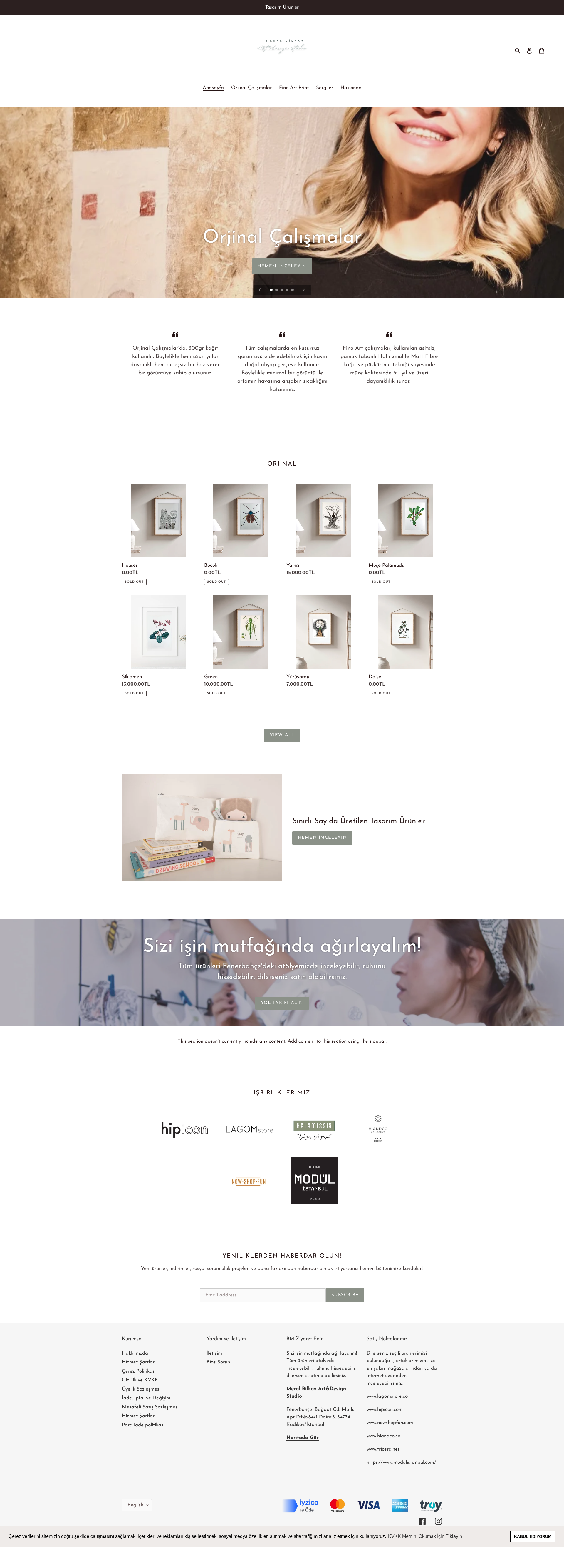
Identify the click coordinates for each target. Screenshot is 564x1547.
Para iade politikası (143, 1425)
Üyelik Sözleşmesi (141, 1389)
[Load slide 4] (287, 290)
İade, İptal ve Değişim (146, 1398)
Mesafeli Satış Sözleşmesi (150, 1407)
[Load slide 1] (271, 290)
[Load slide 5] (293, 290)
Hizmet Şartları (139, 1362)
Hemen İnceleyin (322, 838)
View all (282, 735)
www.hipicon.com (385, 1409)
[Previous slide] (260, 290)
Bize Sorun (218, 1362)
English (135, 1505)
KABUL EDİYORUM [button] (533, 1536)
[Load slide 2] (277, 290)
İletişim (214, 1353)
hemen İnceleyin (282, 266)
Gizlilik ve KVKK (140, 1380)
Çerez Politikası (139, 1371)
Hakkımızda (135, 1353)
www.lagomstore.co (387, 1396)
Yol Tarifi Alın (282, 1003)
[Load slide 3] (282, 290)
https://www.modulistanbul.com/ (401, 1462)
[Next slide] (303, 290)
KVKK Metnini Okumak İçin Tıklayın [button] (425, 1536)
